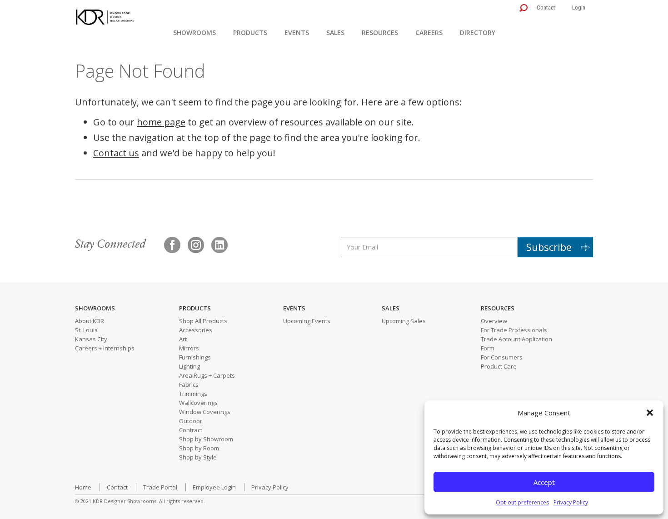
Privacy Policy (570, 502)
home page (161, 122)
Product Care (499, 366)
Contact (546, 7)
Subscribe (549, 247)
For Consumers (502, 357)
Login (578, 7)
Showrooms (194, 32)
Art (183, 339)
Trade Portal (160, 487)
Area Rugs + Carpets (207, 375)
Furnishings (195, 357)
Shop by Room (199, 448)
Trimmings (193, 393)
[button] (649, 412)
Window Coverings (204, 412)
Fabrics (189, 384)
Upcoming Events (306, 321)
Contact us (116, 153)
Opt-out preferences (522, 502)
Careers (429, 32)
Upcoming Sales (404, 321)
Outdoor (190, 421)
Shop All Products (203, 321)
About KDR (89, 321)
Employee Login (214, 487)
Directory (477, 32)
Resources (380, 32)
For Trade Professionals (514, 330)
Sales (335, 32)
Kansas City (91, 339)
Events (296, 32)
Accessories (195, 330)
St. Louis (86, 330)
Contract (190, 430)
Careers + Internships (105, 348)
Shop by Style (198, 457)
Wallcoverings (198, 403)
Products (250, 32)
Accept (544, 482)
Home (83, 487)
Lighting (189, 366)
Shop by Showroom (206, 439)
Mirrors (189, 348)
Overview (494, 321)
